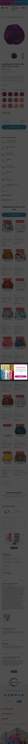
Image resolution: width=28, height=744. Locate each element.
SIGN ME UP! (20, 376)
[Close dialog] (26, 365)
